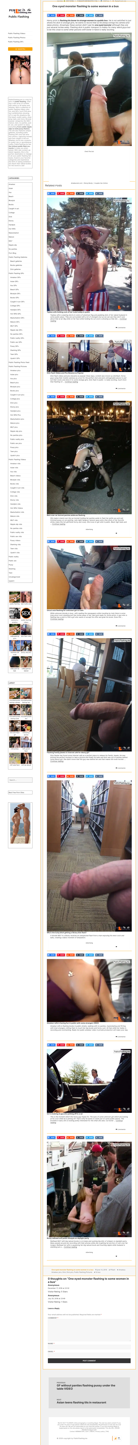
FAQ (107, 1431)
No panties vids (16, 528)
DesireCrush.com (120, 1)
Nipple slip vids (16, 524)
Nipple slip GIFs (16, 330)
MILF (10, 241)
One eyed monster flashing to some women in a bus (72, 1270)
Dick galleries (15, 269)
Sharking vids (15, 544)
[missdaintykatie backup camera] (14, 693)
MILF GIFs (14, 326)
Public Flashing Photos (16, 38)
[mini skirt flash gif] (14, 725)
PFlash (112, 1270)
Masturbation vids (17, 512)
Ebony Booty (88, 183)
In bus (98, 1272)
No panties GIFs (16, 334)
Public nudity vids (17, 532)
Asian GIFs (14, 281)
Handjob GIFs (15, 310)
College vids (15, 492)
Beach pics (14, 383)
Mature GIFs (14, 322)
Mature (11, 237)
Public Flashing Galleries (18, 257)
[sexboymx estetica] (14, 613)
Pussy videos (15, 540)
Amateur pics (15, 370)
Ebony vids (14, 500)
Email (51, 1351)
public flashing (15, 604)
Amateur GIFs (15, 277)
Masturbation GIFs (17, 318)
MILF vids (14, 520)
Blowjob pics (15, 387)
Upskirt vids (15, 553)
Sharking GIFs (15, 350)
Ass (10, 192)
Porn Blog (12, 253)
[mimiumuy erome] (26, 725)
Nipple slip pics (16, 431)
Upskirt (11, 581)
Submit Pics (21, 49)
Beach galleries (16, 261)
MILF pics (14, 427)
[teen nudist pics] (26, 597)
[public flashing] (14, 597)
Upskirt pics (15, 455)
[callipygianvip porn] (14, 629)
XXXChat (106, 1)
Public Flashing (19, 16)
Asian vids (14, 468)
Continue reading (71, 382)
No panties (13, 249)
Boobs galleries (16, 265)
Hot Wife (12, 229)
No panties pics (16, 435)
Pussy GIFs (14, 346)
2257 (87, 1431)
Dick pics (13, 403)
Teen (10, 573)
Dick (10, 217)
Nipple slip (13, 245)
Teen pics (14, 451)
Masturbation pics (17, 419)
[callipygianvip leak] (14, 661)
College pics (15, 399)
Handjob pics (15, 411)
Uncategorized (14, 577)
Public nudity (14, 557)
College (12, 213)
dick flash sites (26, 636)
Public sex (12, 561)
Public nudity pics (17, 439)
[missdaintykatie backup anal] (14, 709)
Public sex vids (16, 536)
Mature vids (14, 516)
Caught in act (14, 209)
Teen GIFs (14, 354)
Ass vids (13, 472)
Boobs (11, 204)
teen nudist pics (26, 604)
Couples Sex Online (101, 183)
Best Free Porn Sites (16, 792)
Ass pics (13, 379)
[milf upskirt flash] (26, 742)
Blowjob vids (15, 480)
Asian (11, 188)
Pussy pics (14, 447)
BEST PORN (70, 1)
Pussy (11, 565)
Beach (11, 196)
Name (51, 1343)
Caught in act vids (17, 488)
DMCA (92, 1431)
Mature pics (14, 423)
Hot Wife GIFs (15, 314)
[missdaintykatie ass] (26, 709)
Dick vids (13, 496)
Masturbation (14, 233)
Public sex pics (16, 443)
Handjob (12, 225)
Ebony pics (14, 407)
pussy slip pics (26, 652)
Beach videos (15, 476)
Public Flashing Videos (16, 33)
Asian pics (14, 374)
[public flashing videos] (26, 613)
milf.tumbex (15, 749)
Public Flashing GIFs (15, 42)
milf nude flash (15, 765)
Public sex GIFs (16, 342)
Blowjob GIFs (15, 294)
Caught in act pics (17, 395)
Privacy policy (100, 1431)
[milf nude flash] (14, 758)
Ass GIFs (13, 285)
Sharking (12, 569)
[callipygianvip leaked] (26, 661)
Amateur (12, 184)
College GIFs (15, 306)
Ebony (11, 221)
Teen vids (14, 549)
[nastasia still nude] (14, 645)
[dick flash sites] (26, 629)
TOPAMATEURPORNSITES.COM (87, 1)
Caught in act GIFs (17, 302)
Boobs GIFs (14, 298)
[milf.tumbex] (14, 742)
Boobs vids (14, 484)
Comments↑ (121, 328)
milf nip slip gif (26, 765)
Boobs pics (14, 391)
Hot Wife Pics (15, 415)
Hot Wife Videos (16, 508)
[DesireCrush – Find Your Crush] (20, 70)
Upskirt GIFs (15, 358)
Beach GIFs (14, 289)
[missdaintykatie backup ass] (26, 693)
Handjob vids (15, 504)
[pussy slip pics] (26, 645)
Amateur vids (15, 464)
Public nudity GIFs (17, 338)
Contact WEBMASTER (77, 1431)
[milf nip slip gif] (26, 758)
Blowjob (12, 200)
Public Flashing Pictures (18, 366)
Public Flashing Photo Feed (19, 362)
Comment (53, 1318)
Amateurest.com (76, 183)
